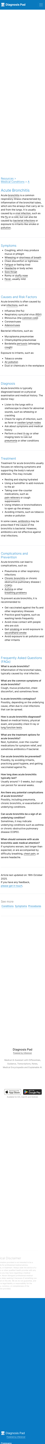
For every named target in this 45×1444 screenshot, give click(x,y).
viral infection (23, 213)
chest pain (30, 853)
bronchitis (13, 195)
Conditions (8, 906)
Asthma (9, 589)
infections (12, 305)
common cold (29, 317)
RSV (38, 314)
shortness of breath (30, 257)
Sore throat (11, 271)
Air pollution (11, 361)
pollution (6, 227)
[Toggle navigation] (41, 4)
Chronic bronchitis (15, 578)
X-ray (26, 433)
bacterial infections (24, 220)
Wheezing (10, 257)
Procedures (34, 906)
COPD (8, 585)
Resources (7, 178)
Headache (10, 268)
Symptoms (21, 906)
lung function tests (11, 727)
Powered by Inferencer (22, 1051)
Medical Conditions (12, 181)
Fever (8, 278)
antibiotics (24, 521)
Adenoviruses (12, 325)
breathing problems (16, 592)
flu (6, 216)
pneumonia (11, 440)
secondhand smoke (15, 632)
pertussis (22, 343)
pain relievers (12, 497)
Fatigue (9, 264)
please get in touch (11, 885)
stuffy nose (21, 275)
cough (8, 347)
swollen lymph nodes (29, 422)
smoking (14, 629)
